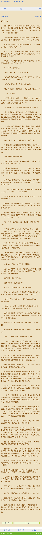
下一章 (38, 9)
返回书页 (7, 530)
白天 (2, 17)
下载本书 (35, 530)
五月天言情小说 (6, 1)
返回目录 (21, 530)
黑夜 (6, 17)
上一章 (3, 9)
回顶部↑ (38, 533)
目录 (21, 9)
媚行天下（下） (19, 1)
